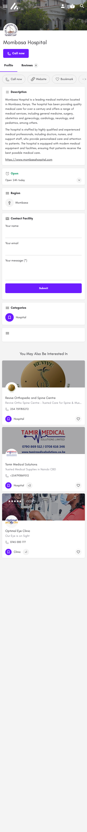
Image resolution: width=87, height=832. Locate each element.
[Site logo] (14, 6)
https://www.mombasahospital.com (28, 159)
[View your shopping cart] (72, 6)
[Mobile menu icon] (5, 6)
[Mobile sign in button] (62, 6)
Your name (12, 226)
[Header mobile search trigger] (82, 6)
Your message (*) (16, 260)
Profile (8, 65)
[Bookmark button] (78, 419)
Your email (11, 243)
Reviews (29, 65)
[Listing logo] (10, 30)
